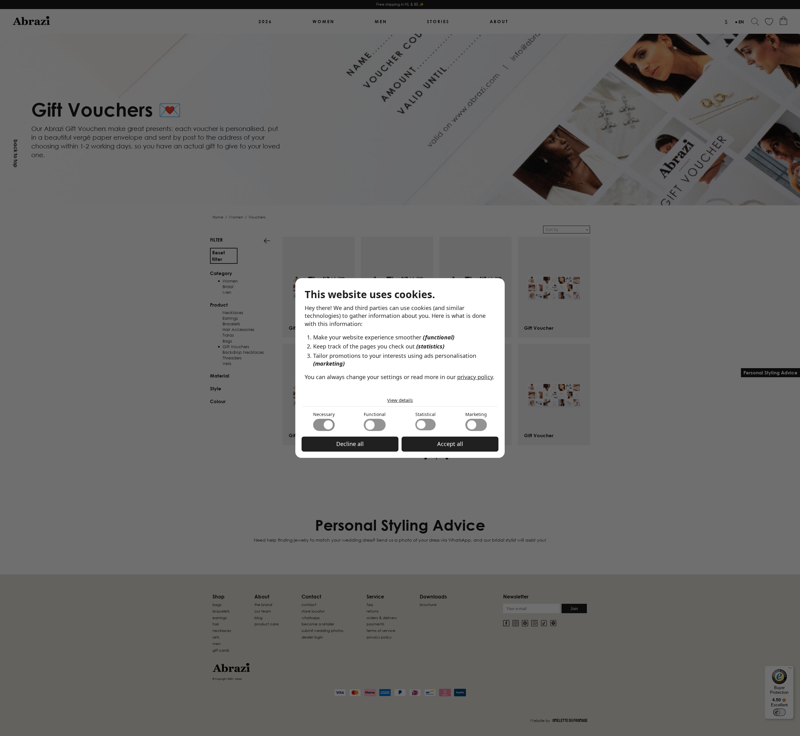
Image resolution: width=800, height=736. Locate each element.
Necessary (324, 414)
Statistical (425, 414)
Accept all (450, 444)
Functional (375, 414)
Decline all (350, 444)
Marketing (476, 414)
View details (400, 400)
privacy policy (475, 377)
